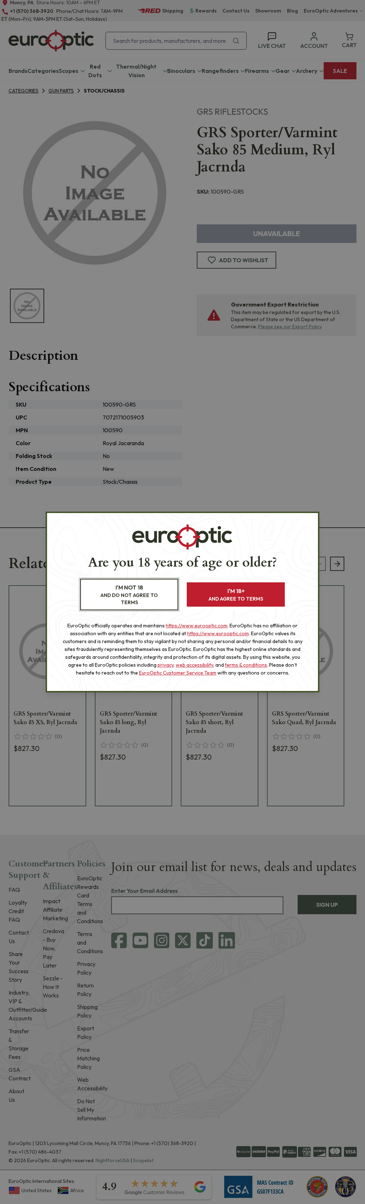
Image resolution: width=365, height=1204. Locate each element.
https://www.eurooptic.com (196, 625)
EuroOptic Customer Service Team (177, 673)
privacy (166, 665)
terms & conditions (246, 665)
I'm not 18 (129, 595)
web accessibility (194, 665)
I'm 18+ (236, 594)
